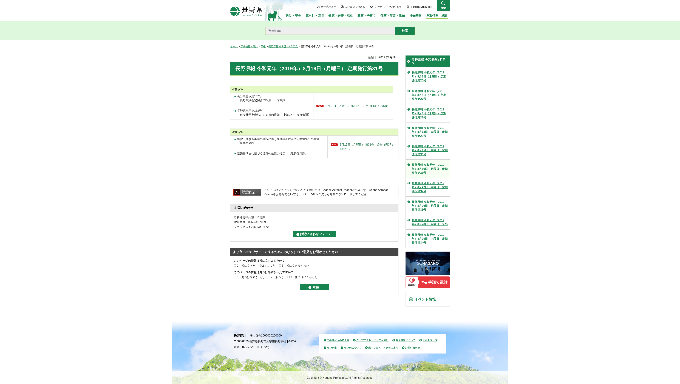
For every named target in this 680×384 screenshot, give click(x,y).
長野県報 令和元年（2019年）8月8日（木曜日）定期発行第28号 (429, 113)
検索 (443, 8)
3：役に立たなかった (295, 265)
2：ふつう (268, 265)
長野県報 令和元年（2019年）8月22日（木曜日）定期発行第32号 (430, 187)
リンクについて (352, 347)
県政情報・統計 (249, 46)
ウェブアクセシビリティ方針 (372, 340)
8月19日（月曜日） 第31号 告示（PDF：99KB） (358, 105)
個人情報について (405, 340)
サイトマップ (430, 340)
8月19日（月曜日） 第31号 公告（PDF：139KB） (367, 147)
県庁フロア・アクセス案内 (383, 347)
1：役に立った (246, 265)
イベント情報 (425, 299)
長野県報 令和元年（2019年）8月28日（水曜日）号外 (430, 222)
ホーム (234, 46)
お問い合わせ (412, 347)
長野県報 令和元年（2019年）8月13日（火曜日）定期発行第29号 (430, 131)
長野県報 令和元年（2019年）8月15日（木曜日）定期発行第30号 (430, 150)
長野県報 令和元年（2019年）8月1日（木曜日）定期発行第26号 (429, 76)
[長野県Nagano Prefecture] (246, 11)
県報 (263, 46)
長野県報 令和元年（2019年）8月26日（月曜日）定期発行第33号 (430, 205)
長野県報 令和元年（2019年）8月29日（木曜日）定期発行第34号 (430, 238)
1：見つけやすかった (250, 277)
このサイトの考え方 (338, 340)
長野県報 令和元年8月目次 (283, 46)
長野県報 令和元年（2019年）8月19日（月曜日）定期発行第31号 (430, 168)
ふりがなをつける (355, 6)
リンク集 (332, 347)
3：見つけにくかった (304, 277)
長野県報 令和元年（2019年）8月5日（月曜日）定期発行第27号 (429, 95)
